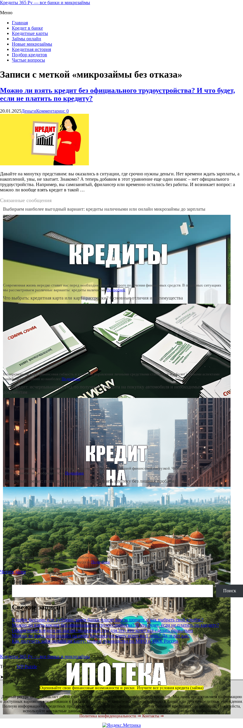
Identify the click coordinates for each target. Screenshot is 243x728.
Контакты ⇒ (153, 716)
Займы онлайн (26, 38)
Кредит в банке (27, 28)
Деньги (28, 110)
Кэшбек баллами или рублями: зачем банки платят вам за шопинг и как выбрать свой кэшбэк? (107, 619)
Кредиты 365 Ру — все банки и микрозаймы (45, 2)
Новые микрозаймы (32, 44)
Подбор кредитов (29, 54)
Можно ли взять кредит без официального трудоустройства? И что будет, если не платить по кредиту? (115, 625)
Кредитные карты (30, 33)
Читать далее (13, 571)
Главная (20, 22)
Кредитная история (31, 49)
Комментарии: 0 (52, 110)
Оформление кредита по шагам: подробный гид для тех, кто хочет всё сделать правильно (102, 630)
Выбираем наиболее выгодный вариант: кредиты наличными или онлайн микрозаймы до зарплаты (104, 209)
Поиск (18, 581)
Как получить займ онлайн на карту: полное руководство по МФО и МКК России (95, 641)
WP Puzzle (27, 666)
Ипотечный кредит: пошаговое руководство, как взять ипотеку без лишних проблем (88, 481)
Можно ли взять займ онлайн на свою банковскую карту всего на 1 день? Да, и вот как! (101, 635)
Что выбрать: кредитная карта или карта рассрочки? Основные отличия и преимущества (93, 297)
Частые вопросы (28, 60)
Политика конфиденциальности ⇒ (110, 716)
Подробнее (116, 290)
